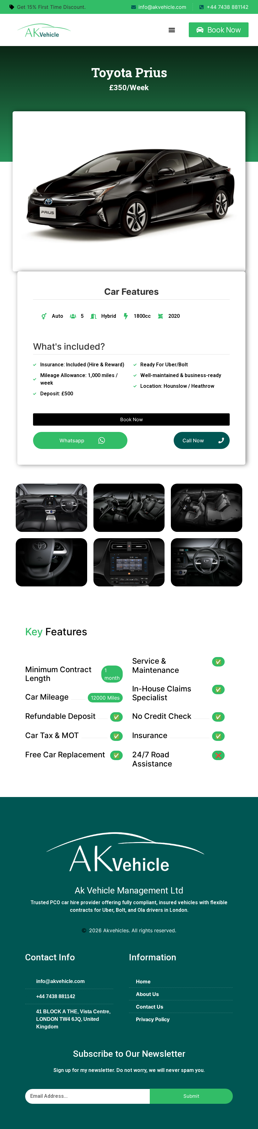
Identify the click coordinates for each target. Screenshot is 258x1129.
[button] (171, 30)
